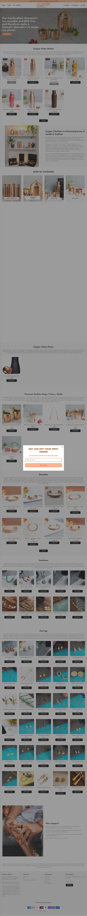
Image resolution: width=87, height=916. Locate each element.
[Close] (62, 447)
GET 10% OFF (43, 465)
